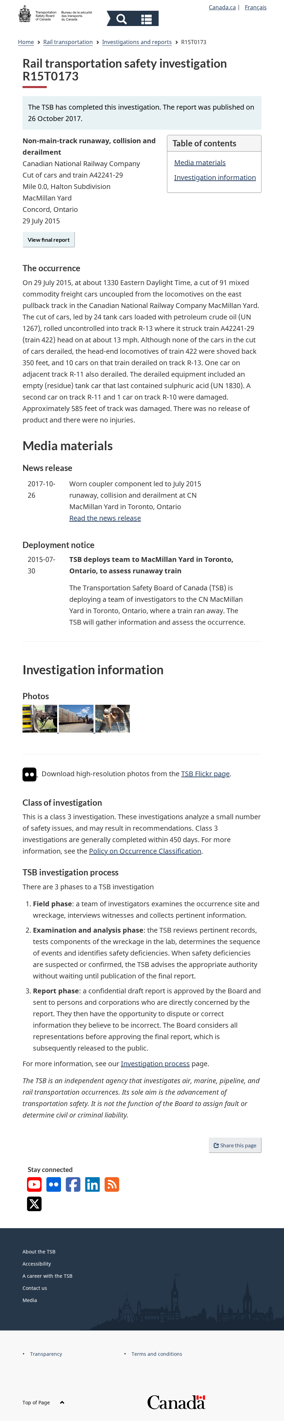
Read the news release (105, 518)
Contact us (35, 1288)
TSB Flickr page (205, 773)
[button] (133, 19)
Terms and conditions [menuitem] (157, 1354)
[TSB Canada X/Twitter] (34, 1205)
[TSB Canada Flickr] (53, 1185)
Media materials (200, 162)
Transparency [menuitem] (46, 1354)
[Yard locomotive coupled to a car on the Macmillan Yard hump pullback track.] (41, 730)
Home (26, 42)
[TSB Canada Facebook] (73, 1185)
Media (30, 1300)
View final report (49, 239)
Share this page (238, 1145)
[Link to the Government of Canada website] (176, 1401)
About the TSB (39, 1251)
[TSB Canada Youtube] (34, 1185)
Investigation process (155, 1063)
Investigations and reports (137, 42)
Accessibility (37, 1263)
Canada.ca (222, 7)
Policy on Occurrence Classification (145, 851)
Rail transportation (68, 42)
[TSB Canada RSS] (112, 1185)
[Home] (55, 13)
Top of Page (37, 1402)
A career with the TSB (47, 1276)
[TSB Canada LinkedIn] (92, 1185)
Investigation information (215, 177)
